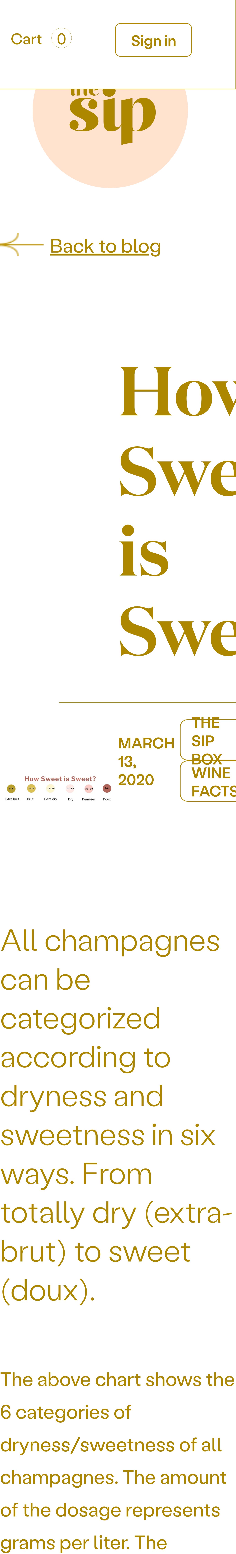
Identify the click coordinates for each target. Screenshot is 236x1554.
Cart (38, 38)
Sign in (153, 40)
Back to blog (105, 244)
